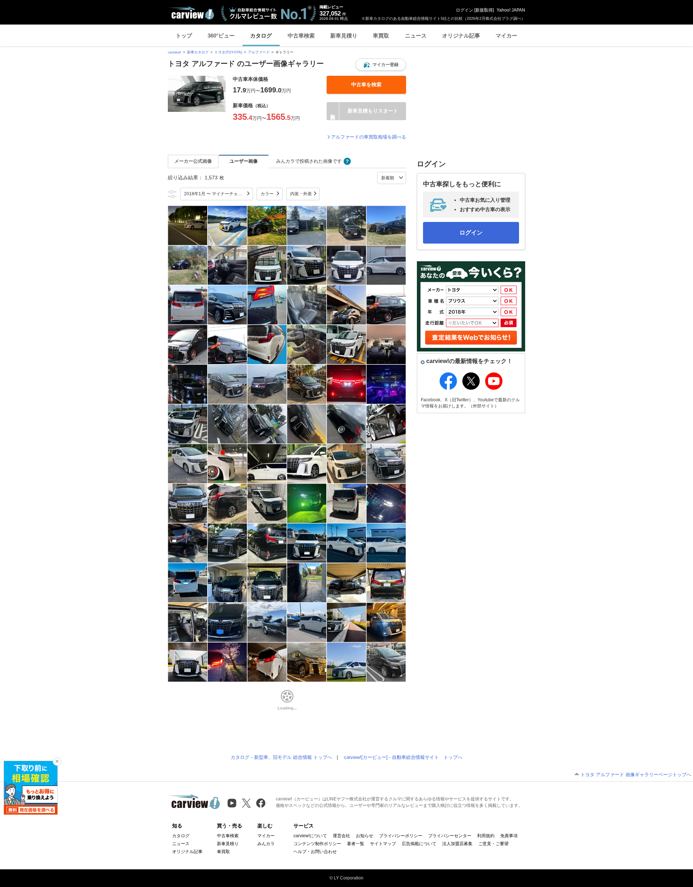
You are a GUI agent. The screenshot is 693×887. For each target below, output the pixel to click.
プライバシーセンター (449, 835)
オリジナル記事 (461, 35)
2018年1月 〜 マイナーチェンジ (215, 193)
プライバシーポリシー (400, 835)
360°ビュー (221, 35)
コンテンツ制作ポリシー (317, 843)
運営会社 (341, 835)
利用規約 (485, 835)
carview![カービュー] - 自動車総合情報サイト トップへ (403, 757)
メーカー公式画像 (193, 161)
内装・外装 (301, 193)
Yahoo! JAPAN (511, 10)
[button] (381, 64)
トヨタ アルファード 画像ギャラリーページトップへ (635, 774)
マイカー (506, 35)
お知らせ (364, 835)
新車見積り (343, 35)
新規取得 (484, 10)
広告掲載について (419, 843)
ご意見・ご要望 (493, 843)
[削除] (57, 761)
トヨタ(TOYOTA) (228, 52)
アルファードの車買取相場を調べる (368, 137)
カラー (267, 193)
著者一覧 (355, 843)
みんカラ (266, 843)
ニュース (416, 35)
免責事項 (509, 835)
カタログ (261, 35)
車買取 (381, 35)
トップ (184, 35)
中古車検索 (301, 35)
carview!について (310, 835)
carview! (174, 52)
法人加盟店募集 (457, 843)
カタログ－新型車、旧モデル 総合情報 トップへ (281, 757)
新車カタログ (198, 52)
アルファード (259, 52)
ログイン (464, 10)
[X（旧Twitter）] (246, 803)
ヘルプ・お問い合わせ (315, 851)
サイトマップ (383, 843)
